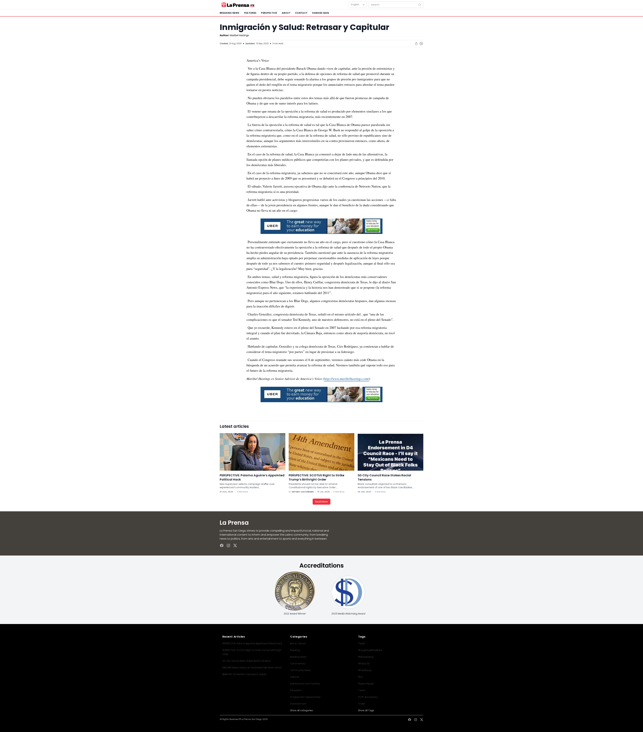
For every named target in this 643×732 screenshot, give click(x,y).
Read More (321, 501)
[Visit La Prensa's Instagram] (228, 545)
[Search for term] (420, 5)
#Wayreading (365, 656)
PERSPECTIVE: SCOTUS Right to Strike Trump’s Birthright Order (316, 477)
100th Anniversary (368, 697)
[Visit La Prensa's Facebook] (222, 545)
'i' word (361, 690)
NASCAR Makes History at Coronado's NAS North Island (251, 667)
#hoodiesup (365, 670)
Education (295, 690)
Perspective (269, 13)
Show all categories (301, 710)
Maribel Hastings (239, 35)
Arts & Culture (297, 643)
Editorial (294, 677)
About (286, 13)
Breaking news (229, 13)
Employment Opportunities (305, 697)
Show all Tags (366, 710)
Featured (250, 13)
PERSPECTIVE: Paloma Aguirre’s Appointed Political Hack (252, 643)
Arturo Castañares (303, 491)
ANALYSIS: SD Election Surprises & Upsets (244, 674)
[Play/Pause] (421, 44)
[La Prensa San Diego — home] (237, 4)
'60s (360, 677)
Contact (301, 13)
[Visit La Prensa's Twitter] (235, 545)
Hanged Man (320, 13)
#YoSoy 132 (364, 663)
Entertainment (298, 703)
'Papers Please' (366, 683)
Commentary (297, 663)
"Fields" (361, 643)
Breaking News (298, 656)
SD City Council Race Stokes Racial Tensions (246, 661)
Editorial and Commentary (305, 683)
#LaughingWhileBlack (370, 650)
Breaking (295, 650)
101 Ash (361, 703)
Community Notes (300, 670)
